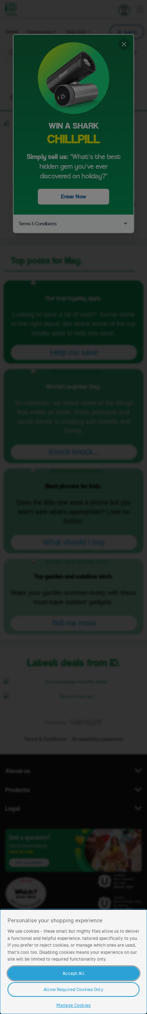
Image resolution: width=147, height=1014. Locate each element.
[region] (73, 961)
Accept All (73, 973)
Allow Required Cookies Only (73, 989)
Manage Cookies (73, 1005)
